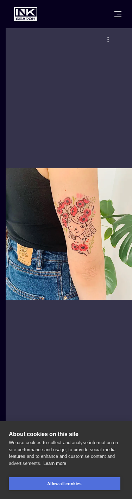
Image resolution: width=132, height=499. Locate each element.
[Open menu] (117, 14)
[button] (108, 39)
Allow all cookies (64, 483)
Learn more (54, 463)
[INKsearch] (25, 14)
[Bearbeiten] (108, 39)
